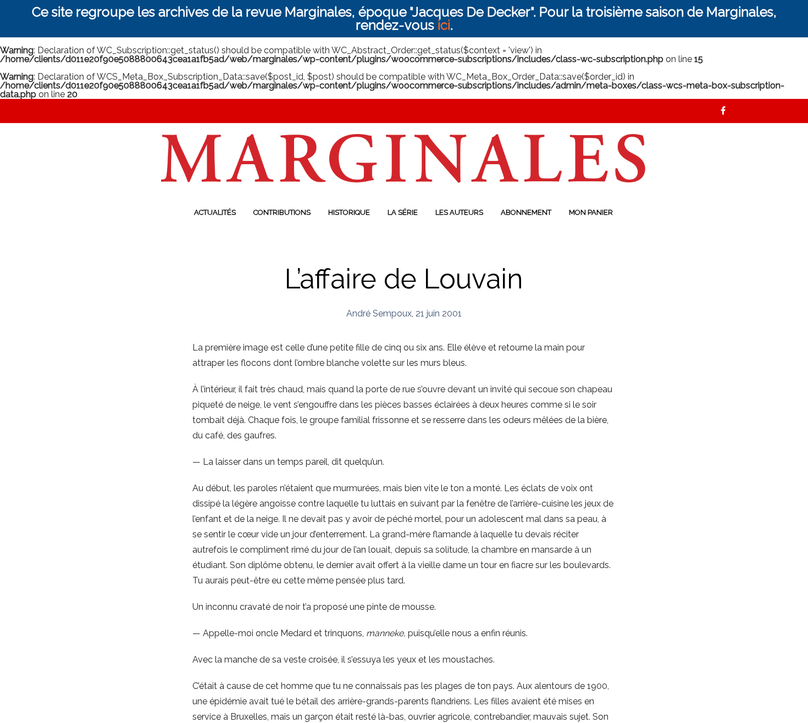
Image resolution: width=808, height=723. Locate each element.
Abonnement (526, 212)
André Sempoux (379, 313)
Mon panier (591, 212)
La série (403, 212)
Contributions (282, 212)
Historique (349, 212)
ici (444, 25)
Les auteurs (459, 212)
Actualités (215, 212)
